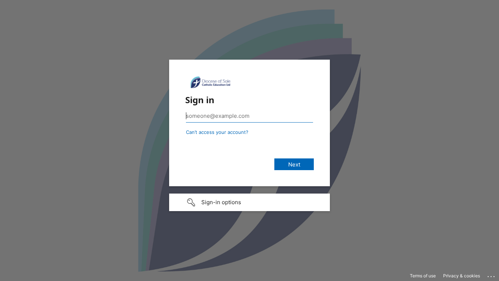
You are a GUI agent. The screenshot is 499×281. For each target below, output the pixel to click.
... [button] (491, 274)
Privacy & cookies (461, 275)
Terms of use (423, 275)
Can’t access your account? (217, 132)
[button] (249, 202)
